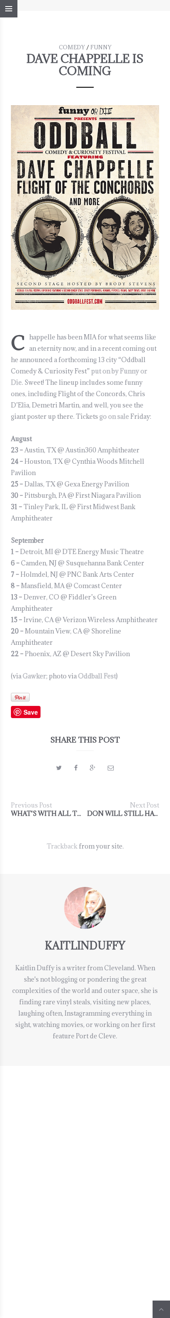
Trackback (62, 846)
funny (101, 47)
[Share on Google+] (92, 767)
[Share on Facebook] (76, 767)
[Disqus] (85, 1175)
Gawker (34, 676)
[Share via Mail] (111, 767)
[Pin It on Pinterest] (20, 697)
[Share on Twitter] (59, 767)
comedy (72, 47)
